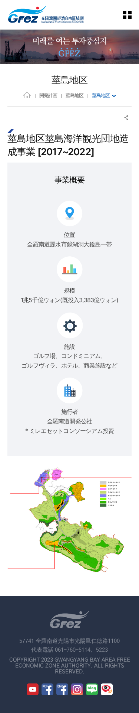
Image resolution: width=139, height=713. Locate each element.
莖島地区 (74, 95)
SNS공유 (127, 117)
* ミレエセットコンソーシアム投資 (69, 430)
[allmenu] (131, 14)
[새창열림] (33, 689)
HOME (27, 94)
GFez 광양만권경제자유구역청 (46, 14)
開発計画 (48, 95)
